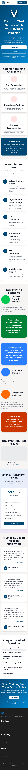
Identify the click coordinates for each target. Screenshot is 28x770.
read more (20, 563)
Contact (4, 738)
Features (4, 725)
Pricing (4, 729)
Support (4, 742)
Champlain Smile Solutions (14, 465)
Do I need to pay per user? (11, 648)
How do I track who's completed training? (12, 668)
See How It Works (14, 52)
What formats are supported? (12, 663)
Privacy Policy (5, 752)
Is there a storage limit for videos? (13, 652)
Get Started (22, 2)
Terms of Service (6, 756)
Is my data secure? (8, 673)
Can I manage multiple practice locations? (12, 657)
